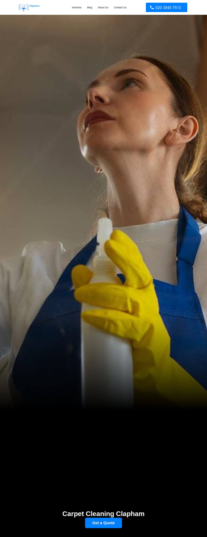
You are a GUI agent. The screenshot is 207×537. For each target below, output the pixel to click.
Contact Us (120, 7)
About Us (103, 7)
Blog (89, 7)
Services (77, 7)
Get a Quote (103, 523)
